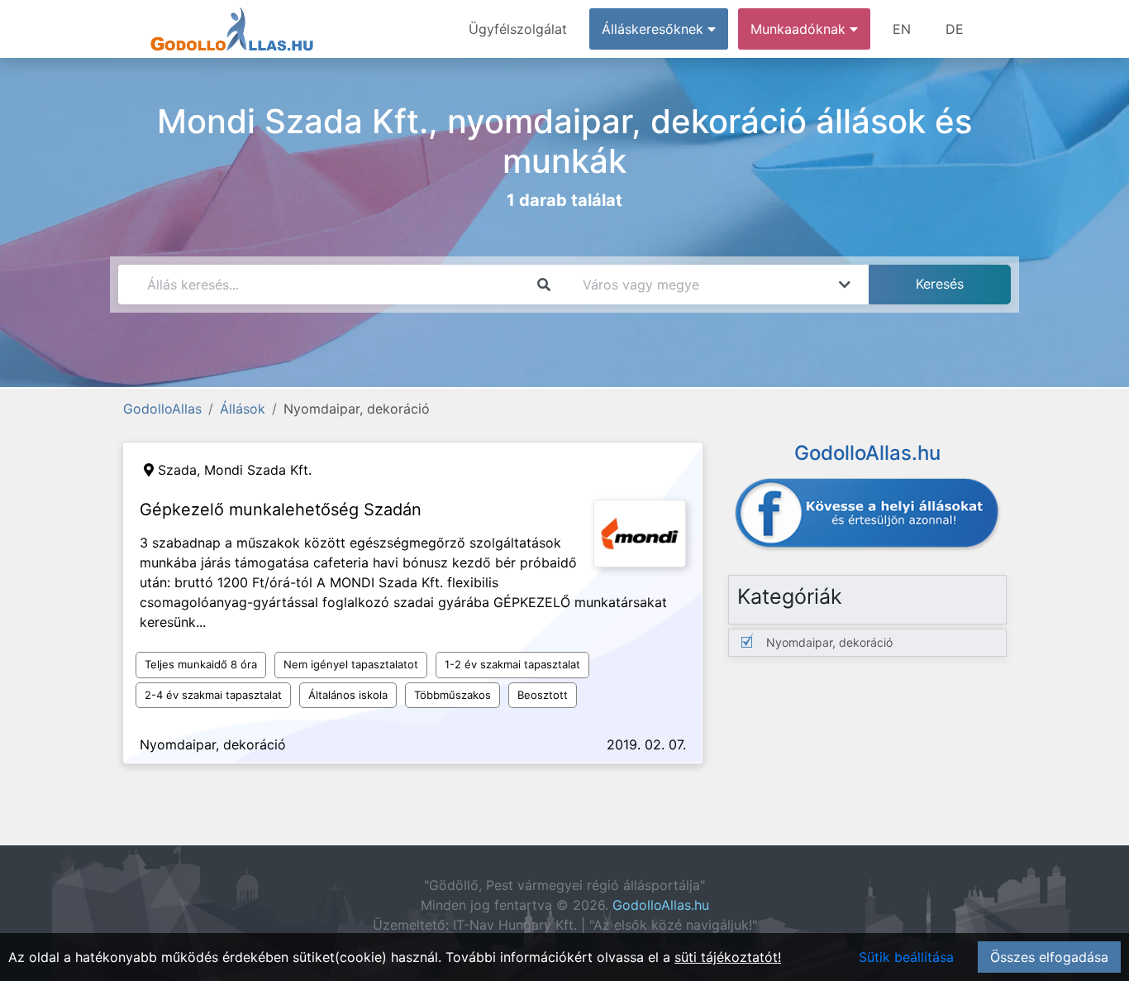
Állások (242, 408)
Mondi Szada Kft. (258, 470)
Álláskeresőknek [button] (654, 29)
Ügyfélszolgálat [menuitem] (518, 29)
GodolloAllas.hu (660, 905)
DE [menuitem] (955, 29)
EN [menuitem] (902, 29)
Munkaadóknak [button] (800, 29)
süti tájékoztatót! (727, 957)
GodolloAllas (162, 408)
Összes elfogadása (1049, 957)
